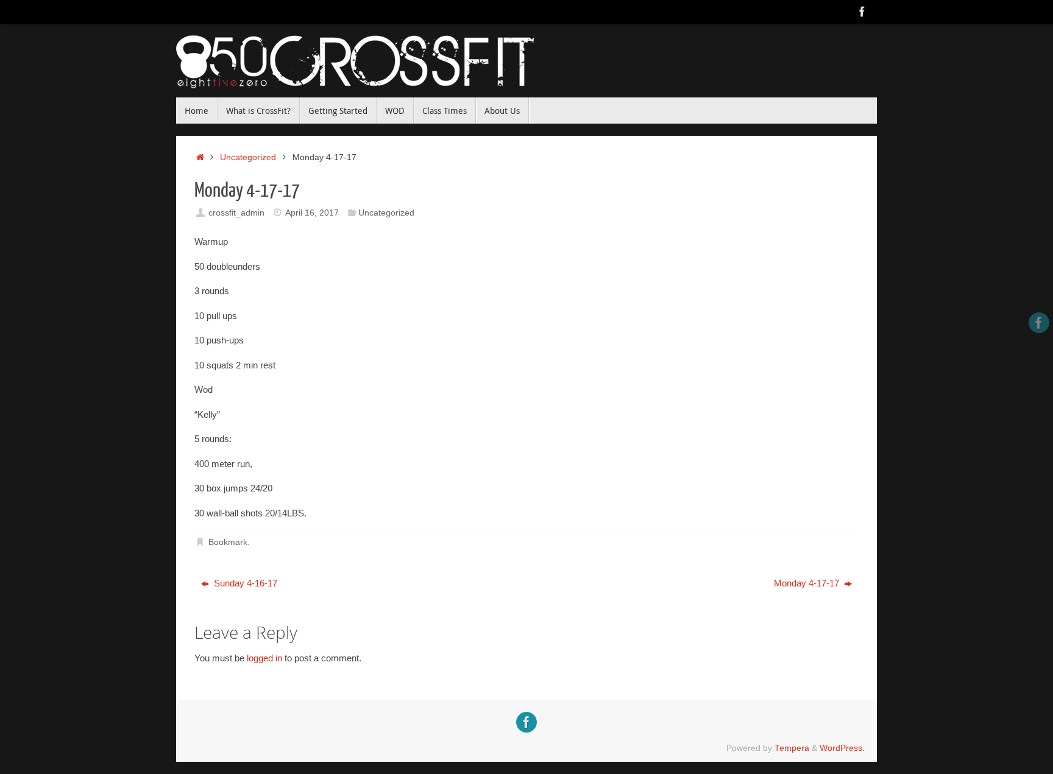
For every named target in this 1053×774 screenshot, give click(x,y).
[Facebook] (862, 11)
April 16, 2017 (312, 212)
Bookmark (227, 542)
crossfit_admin (236, 212)
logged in (264, 658)
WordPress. (842, 748)
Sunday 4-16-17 (244, 583)
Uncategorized (248, 157)
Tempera (792, 748)
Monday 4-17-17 (808, 583)
